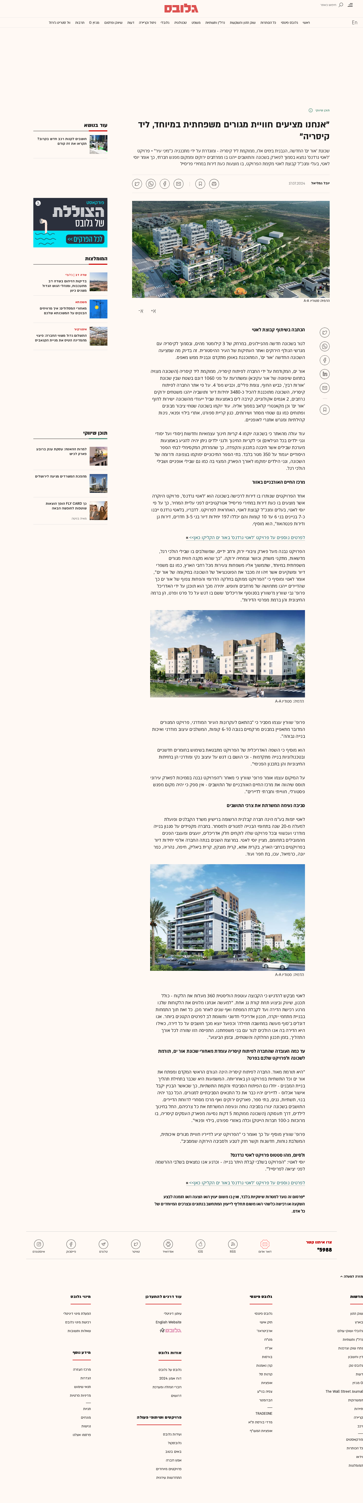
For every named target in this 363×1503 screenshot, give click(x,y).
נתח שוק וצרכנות (350, 1348)
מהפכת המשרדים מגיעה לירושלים (61, 476)
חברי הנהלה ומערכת (167, 1387)
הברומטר (265, 1400)
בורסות (267, 1357)
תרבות (79, 22)
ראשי (306, 22)
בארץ (359, 1322)
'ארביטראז (264, 1331)
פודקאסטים (354, 1439)
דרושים (176, 1395)
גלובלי (165, 22)
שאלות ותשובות (79, 1331)
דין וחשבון (355, 1357)
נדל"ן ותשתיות (353, 1339)
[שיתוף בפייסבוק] (165, 184)
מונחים (86, 1417)
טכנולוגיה (180, 22)
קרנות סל (265, 1374)
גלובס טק (356, 1365)
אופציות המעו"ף (261, 1431)
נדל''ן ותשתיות (215, 22)
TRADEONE (263, 1413)
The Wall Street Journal (344, 1391)
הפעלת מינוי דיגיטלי (77, 1313)
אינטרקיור (80, 329)
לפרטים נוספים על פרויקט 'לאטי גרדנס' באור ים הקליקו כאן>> (247, 537)
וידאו (359, 1457)
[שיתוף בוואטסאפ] (151, 184)
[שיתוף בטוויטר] (137, 184)
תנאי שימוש (82, 1386)
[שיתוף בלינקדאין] (325, 374)
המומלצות (356, 1465)
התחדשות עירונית (169, 1477)
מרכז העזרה (82, 1369)
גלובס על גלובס (170, 1369)
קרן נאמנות (264, 1365)
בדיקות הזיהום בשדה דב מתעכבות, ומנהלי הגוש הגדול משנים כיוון (64, 286)
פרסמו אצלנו (82, 1434)
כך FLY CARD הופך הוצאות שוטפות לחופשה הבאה (66, 506)
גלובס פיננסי (289, 22)
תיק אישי (266, 1322)
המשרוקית (355, 1400)
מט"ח (268, 1339)
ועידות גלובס (172, 1434)
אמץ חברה (174, 1460)
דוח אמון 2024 (170, 1378)
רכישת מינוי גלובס (78, 1322)
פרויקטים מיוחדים (169, 1469)
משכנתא (81, 302)
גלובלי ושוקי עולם (350, 1331)
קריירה (358, 1417)
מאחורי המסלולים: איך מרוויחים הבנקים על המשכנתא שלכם (63, 310)
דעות (130, 22)
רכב (360, 1426)
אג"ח (268, 1348)
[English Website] (355, 22)
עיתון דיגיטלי (173, 1313)
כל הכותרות (268, 22)
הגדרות (86, 1378)
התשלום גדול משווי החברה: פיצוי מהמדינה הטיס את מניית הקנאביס (61, 338)
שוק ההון (356, 1313)
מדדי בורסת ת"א (260, 1422)
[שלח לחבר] (325, 388)
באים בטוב (173, 1451)
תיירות (358, 1409)
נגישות (86, 1426)
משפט (196, 22)
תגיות (87, 1409)
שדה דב (81, 275)
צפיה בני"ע (264, 1391)
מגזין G (94, 22)
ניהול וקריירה (147, 22)
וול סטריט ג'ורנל (59, 22)
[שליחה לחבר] (178, 184)
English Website (169, 1322)
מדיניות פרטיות (80, 1395)
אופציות (266, 1383)
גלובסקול (175, 1443)
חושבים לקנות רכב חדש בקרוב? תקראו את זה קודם (62, 141)
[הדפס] (214, 184)
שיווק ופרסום (113, 22)
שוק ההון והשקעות (243, 22)
